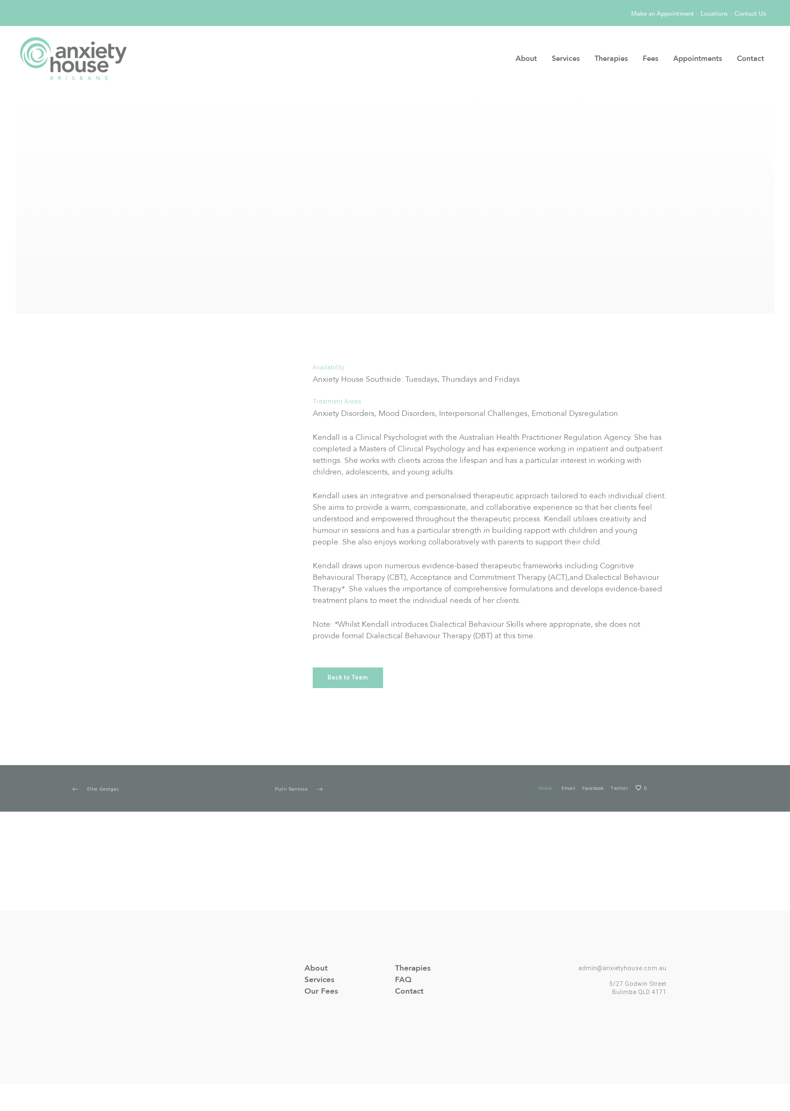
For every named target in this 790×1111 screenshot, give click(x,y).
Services (319, 979)
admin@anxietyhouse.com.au (623, 968)
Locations (714, 13)
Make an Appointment (662, 13)
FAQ (403, 979)
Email (569, 788)
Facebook (593, 788)
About (316, 968)
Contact (409, 991)
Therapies (412, 968)
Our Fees (321, 991)
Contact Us (750, 13)
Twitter (619, 788)
